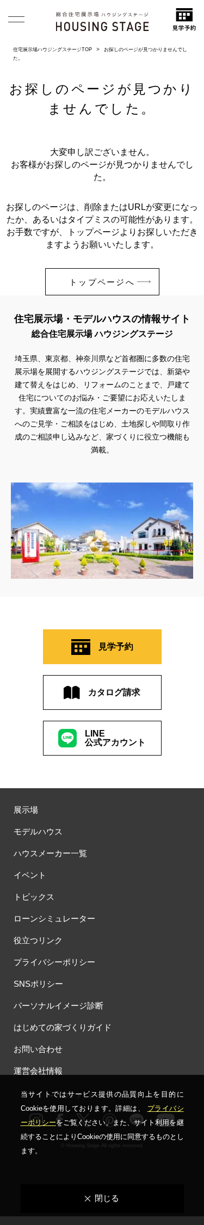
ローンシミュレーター (54, 918)
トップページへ (102, 282)
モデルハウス (38, 831)
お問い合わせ (38, 1049)
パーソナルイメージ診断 (58, 1005)
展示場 (26, 809)
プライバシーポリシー (54, 962)
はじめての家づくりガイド (63, 1027)
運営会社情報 (38, 1070)
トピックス (34, 896)
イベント (30, 875)
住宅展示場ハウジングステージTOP (52, 49)
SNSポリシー (38, 983)
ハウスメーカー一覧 (50, 853)
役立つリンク (38, 940)
